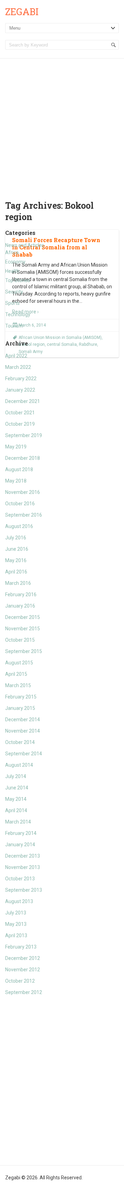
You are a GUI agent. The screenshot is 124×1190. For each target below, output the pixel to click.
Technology (17, 314)
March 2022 (18, 367)
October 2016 (20, 503)
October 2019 (20, 424)
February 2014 (21, 833)
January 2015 (20, 708)
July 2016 (15, 537)
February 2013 (21, 947)
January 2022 (20, 390)
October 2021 (20, 412)
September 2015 (23, 651)
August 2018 (19, 469)
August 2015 (19, 662)
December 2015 (22, 617)
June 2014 (16, 787)
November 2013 (22, 867)
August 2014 (19, 765)
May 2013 (16, 924)
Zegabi (22, 12)
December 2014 (22, 719)
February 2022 (21, 378)
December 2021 (22, 401)
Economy (15, 262)
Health (12, 271)
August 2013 (19, 901)
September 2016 (23, 515)
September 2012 (23, 992)
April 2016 (16, 572)
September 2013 (23, 890)
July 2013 (15, 912)
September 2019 (23, 435)
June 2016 (16, 549)
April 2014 (16, 810)
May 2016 (16, 560)
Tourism (14, 326)
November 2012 (22, 969)
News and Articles (24, 245)
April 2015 (16, 674)
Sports (12, 303)
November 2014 (22, 731)
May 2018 (16, 481)
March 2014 (18, 822)
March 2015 (18, 685)
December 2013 (22, 856)
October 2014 (20, 742)
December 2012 (22, 958)
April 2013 (16, 935)
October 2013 (20, 878)
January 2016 (20, 606)
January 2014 (20, 844)
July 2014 (15, 776)
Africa (12, 252)
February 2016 (21, 594)
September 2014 (23, 753)
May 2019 (16, 446)
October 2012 (20, 981)
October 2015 (20, 640)
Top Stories (17, 280)
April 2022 (16, 356)
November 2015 (22, 628)
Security (14, 291)
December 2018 (22, 458)
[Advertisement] (62, 124)
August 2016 (19, 526)
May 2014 (16, 799)
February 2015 (21, 697)
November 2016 (22, 492)
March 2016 (18, 583)
